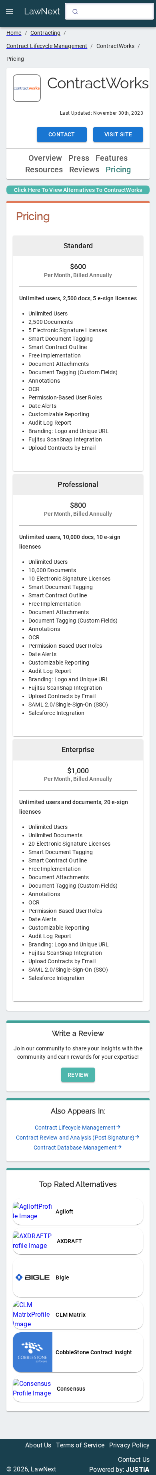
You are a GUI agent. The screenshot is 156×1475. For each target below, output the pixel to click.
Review (78, 1075)
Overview (45, 158)
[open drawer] (10, 11)
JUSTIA (138, 1469)
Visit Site (118, 134)
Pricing (118, 169)
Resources (44, 169)
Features (112, 158)
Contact (61, 134)
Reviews (84, 169)
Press (78, 158)
